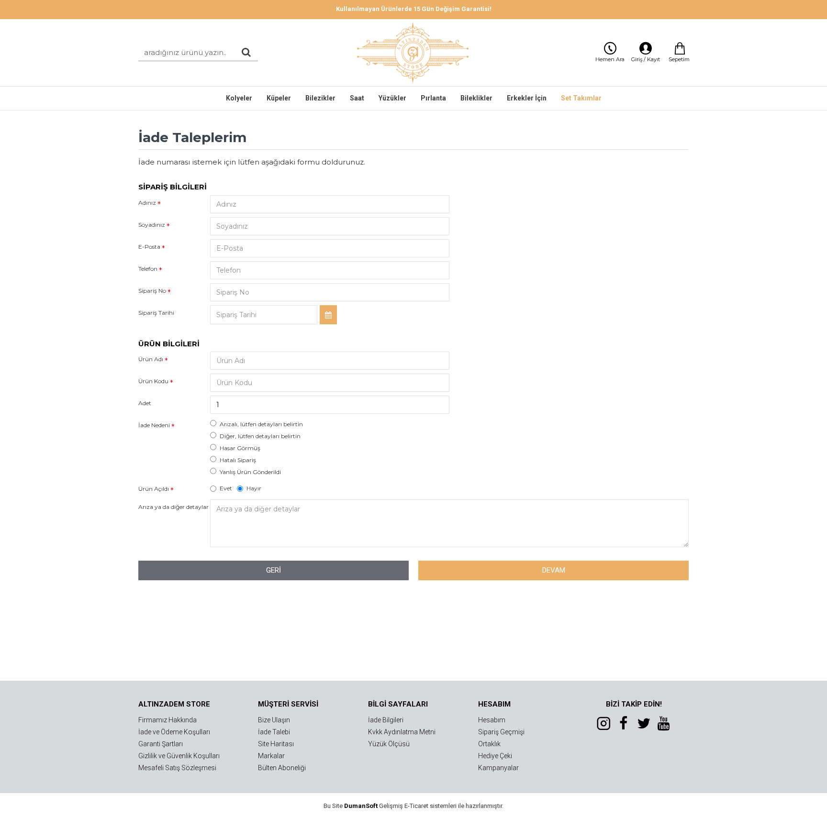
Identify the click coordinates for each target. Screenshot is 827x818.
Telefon (147, 268)
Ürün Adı (150, 359)
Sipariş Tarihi (156, 312)
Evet (226, 488)
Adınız (147, 202)
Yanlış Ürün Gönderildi (250, 471)
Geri (273, 570)
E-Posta (149, 246)
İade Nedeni (154, 425)
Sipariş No (152, 290)
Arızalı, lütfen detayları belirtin (261, 424)
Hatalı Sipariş (238, 460)
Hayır (253, 488)
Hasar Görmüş (240, 448)
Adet (144, 403)
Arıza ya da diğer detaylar (173, 506)
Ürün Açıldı (153, 488)
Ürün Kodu (153, 381)
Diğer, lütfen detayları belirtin (260, 436)
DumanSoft (361, 805)
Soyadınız (151, 224)
